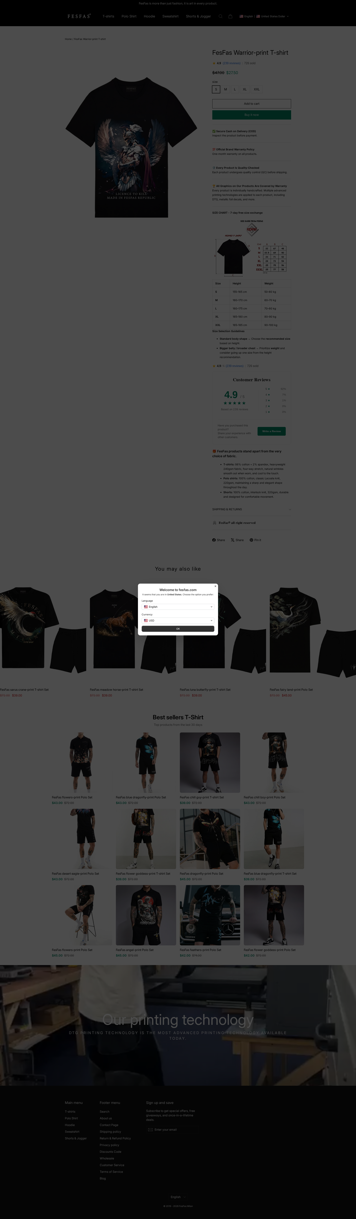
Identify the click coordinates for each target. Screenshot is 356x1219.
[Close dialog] (215, 586)
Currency (147, 614)
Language (147, 600)
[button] (178, 607)
